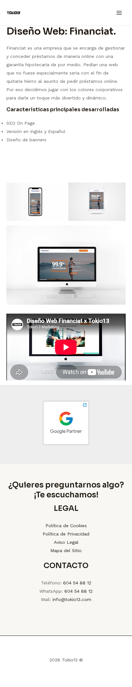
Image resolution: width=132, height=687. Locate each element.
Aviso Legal (66, 542)
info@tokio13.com (72, 599)
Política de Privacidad (66, 533)
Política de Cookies (66, 525)
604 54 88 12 (77, 582)
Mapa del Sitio (66, 550)
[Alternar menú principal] (119, 12)
